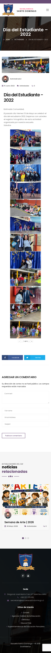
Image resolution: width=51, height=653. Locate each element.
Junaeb (26, 612)
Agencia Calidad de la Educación (26, 616)
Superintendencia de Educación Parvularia (26, 626)
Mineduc (26, 619)
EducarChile (26, 623)
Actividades (24, 86)
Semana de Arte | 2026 (19, 522)
